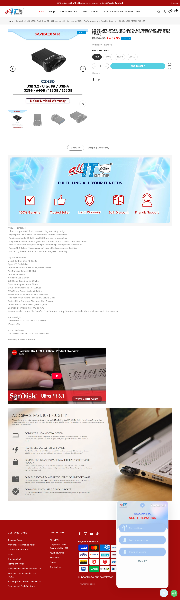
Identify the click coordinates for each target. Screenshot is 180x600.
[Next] (83, 69)
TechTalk (54, 557)
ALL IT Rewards (57, 552)
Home (10, 21)
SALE (41, 11)
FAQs (10, 554)
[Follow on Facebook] (79, 533)
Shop (52, 11)
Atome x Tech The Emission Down (122, 11)
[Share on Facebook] (93, 79)
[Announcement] (90, 3)
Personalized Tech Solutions (21, 586)
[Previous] (12, 69)
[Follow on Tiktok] (97, 533)
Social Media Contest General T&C (25, 568)
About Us (54, 539)
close (6, 3)
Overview (75, 147)
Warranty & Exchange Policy (21, 544)
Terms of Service (16, 563)
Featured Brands (69, 11)
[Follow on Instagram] (85, 533)
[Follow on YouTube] (91, 533)
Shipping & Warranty (98, 147)
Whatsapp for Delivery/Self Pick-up (25, 581)
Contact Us (55, 567)
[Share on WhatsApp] (98, 79)
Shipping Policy (15, 540)
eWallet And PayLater (18, 549)
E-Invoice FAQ (14, 559)
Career (53, 562)
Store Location (91, 11)
